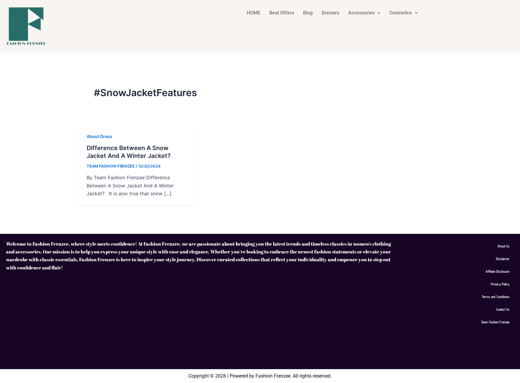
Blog (308, 13)
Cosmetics (400, 13)
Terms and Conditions (495, 296)
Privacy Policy (500, 284)
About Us (503, 246)
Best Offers (281, 13)
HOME (253, 13)
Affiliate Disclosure (497, 271)
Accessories (361, 13)
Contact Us (502, 309)
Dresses (330, 13)
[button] (364, 13)
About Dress (99, 136)
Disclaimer (502, 258)
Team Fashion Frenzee (495, 322)
